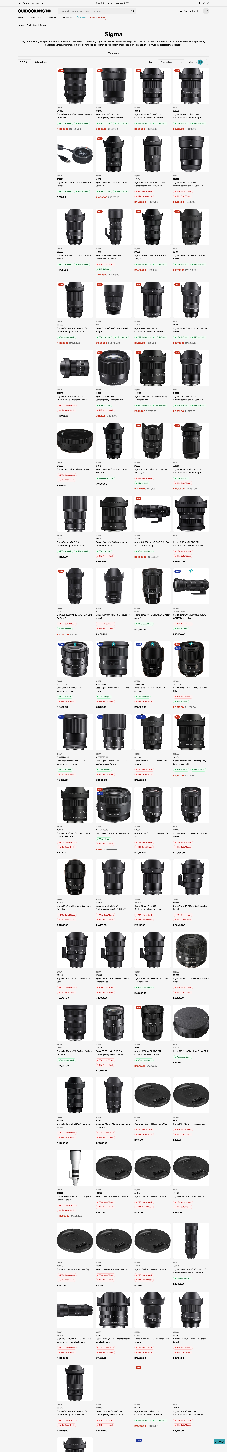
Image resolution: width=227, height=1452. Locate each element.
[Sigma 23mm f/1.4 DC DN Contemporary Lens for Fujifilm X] (114, 877)
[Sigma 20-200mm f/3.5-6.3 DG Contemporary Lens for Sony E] (191, 441)
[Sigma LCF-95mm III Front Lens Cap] (152, 1241)
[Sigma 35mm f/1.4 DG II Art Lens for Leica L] (152, 732)
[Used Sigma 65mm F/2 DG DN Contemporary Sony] (75, 659)
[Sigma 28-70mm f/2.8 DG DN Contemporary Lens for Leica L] (114, 1023)
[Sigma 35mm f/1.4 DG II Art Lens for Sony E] (191, 227)
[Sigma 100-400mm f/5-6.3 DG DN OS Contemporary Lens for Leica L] (75, 1310)
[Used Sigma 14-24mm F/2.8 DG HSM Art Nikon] (152, 659)
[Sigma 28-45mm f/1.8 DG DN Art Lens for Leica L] (114, 1095)
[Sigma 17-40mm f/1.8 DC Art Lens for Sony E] (152, 227)
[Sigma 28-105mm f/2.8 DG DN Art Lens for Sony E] (75, 586)
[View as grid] (200, 62)
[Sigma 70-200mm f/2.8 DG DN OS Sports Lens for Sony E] (114, 227)
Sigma (59, 108)
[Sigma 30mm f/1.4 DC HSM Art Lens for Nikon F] (191, 950)
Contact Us (37, 3)
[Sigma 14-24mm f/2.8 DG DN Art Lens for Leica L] (75, 877)
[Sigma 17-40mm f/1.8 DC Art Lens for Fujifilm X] (114, 441)
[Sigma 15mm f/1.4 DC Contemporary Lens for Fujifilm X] (75, 805)
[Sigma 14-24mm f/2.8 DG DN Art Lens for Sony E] (152, 441)
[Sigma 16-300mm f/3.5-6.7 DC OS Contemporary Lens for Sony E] (75, 300)
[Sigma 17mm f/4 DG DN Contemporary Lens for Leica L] (114, 1310)
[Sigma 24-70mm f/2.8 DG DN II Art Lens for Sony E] (75, 86)
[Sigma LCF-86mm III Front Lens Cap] (114, 1241)
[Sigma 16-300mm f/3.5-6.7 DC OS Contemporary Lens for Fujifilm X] (75, 1383)
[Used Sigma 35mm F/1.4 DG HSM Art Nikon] (191, 659)
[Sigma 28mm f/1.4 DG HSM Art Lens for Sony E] (152, 586)
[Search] (132, 11)
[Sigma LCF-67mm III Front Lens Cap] (152, 1095)
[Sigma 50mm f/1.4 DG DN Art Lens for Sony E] (191, 300)
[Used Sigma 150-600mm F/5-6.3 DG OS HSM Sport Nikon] (191, 586)
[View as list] (206, 62)
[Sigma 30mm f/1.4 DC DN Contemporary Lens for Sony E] (114, 86)
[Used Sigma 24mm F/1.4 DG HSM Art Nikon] (114, 659)
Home (21, 25)
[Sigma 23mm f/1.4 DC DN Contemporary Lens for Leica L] (152, 877)
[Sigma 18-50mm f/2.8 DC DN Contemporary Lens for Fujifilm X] (75, 368)
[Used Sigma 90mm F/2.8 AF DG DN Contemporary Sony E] (114, 732)
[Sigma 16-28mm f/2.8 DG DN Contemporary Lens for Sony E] (152, 1383)
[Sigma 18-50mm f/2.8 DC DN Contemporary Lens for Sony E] (191, 86)
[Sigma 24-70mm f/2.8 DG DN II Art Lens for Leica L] (75, 1023)
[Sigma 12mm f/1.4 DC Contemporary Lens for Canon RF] (114, 514)
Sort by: (153, 62)
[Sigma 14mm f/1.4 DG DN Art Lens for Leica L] (191, 877)
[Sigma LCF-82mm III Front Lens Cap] (75, 1241)
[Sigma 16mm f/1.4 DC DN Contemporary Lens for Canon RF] (152, 300)
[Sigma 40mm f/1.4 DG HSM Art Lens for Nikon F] (114, 586)
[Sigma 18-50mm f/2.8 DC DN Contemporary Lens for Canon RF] (152, 86)
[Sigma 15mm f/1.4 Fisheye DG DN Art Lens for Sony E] (152, 950)
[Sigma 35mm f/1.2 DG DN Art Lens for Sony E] (191, 805)
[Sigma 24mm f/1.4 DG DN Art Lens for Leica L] (191, 1310)
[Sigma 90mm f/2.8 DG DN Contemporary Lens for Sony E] (75, 514)
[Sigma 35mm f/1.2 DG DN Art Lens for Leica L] (152, 805)
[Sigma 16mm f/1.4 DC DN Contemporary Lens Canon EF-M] (191, 1383)
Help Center (24, 3)
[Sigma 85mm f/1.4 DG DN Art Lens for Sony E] (114, 300)
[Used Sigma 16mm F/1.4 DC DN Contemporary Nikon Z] (75, 732)
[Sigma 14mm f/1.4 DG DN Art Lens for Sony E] (75, 950)
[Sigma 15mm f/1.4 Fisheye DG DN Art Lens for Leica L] (114, 950)
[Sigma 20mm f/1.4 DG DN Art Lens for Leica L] (152, 1310)
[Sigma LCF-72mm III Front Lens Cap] (191, 1095)
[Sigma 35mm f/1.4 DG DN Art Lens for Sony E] (75, 227)
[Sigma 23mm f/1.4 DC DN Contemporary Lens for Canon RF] (191, 368)
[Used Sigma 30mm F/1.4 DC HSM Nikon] (114, 805)
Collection (32, 25)
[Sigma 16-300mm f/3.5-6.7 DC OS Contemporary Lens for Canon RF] (152, 154)
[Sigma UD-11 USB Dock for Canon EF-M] (191, 1023)
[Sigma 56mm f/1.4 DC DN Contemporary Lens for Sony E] (114, 368)
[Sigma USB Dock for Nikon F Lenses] (75, 441)
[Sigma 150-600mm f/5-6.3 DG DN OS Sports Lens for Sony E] (152, 514)
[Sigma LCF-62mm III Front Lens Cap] (152, 1168)
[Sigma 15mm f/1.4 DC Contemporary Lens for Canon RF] (191, 732)
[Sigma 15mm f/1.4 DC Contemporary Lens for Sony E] (152, 368)
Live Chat (219, 1441)
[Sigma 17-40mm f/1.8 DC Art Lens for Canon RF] (114, 154)
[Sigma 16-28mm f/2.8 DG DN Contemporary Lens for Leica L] (114, 1383)
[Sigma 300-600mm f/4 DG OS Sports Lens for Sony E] (75, 1168)
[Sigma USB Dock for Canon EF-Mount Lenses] (75, 154)
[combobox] (97, 11)
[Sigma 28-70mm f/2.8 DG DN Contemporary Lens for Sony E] (152, 1023)
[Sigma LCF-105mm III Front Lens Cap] (114, 1168)
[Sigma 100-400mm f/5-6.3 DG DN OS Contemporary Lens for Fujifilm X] (191, 1241)
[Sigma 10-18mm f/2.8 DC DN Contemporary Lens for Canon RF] (191, 514)
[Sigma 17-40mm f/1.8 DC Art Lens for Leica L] (75, 1095)
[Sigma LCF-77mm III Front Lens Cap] (191, 1168)
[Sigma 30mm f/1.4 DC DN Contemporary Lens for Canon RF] (191, 154)
